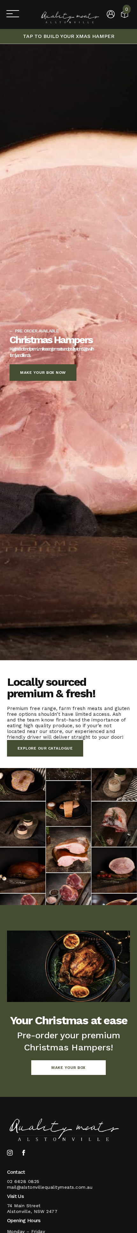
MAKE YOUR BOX (68, 1067)
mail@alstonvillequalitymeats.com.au (50, 1187)
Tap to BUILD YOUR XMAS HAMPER (68, 36)
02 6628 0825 (23, 1181)
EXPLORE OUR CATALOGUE (45, 748)
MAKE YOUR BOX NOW (43, 372)
